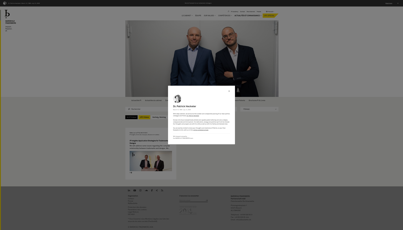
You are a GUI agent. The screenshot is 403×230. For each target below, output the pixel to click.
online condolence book (200, 130)
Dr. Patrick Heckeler (193, 116)
